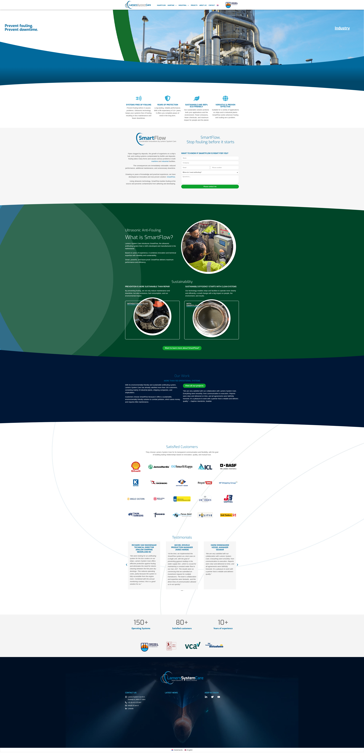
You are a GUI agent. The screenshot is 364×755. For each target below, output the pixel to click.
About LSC (203, 5)
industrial (165, 161)
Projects (194, 5)
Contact (212, 5)
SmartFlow (161, 5)
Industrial (183, 5)
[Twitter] (212, 697)
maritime (154, 161)
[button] (126, 564)
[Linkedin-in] (206, 697)
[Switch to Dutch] (217, 5)
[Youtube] (218, 697)
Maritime (171, 5)
